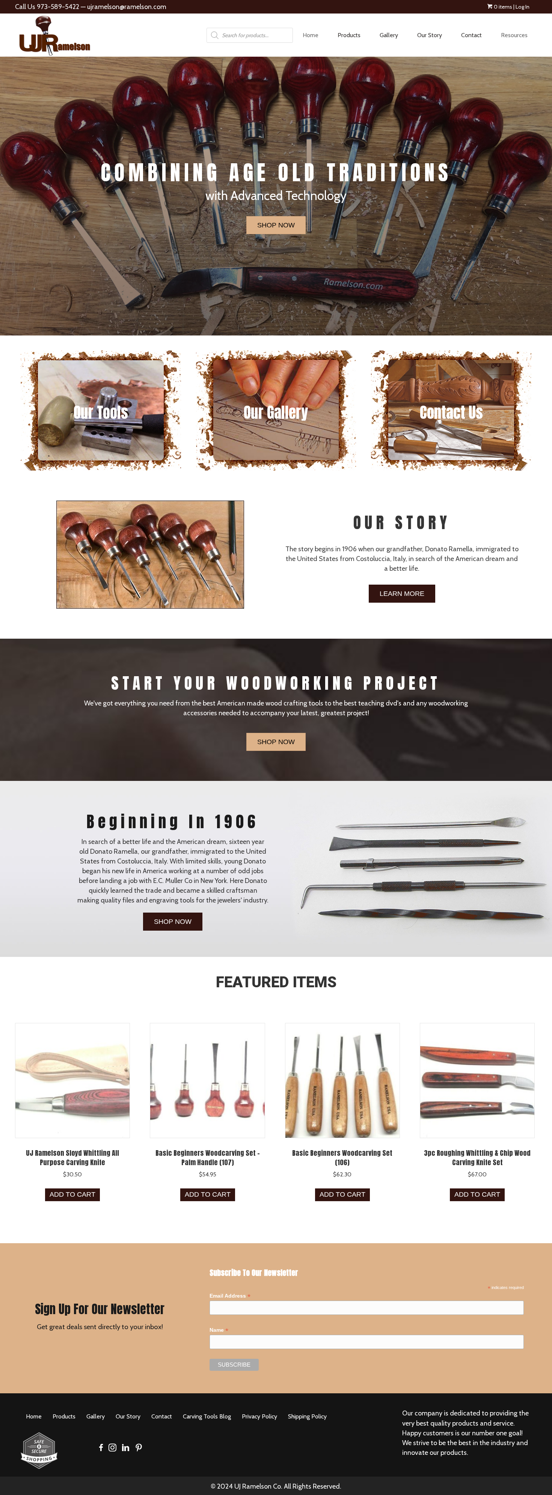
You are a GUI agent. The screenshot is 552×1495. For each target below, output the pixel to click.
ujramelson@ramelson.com (126, 7)
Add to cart (72, 1194)
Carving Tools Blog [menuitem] (207, 1416)
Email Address (230, 1295)
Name (219, 1330)
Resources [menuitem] (514, 35)
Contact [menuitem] (471, 35)
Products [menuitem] (349, 35)
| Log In (520, 6)
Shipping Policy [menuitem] (307, 1416)
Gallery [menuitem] (389, 35)
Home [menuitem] (310, 35)
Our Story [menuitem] (429, 35)
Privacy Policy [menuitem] (259, 1416)
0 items (502, 6)
